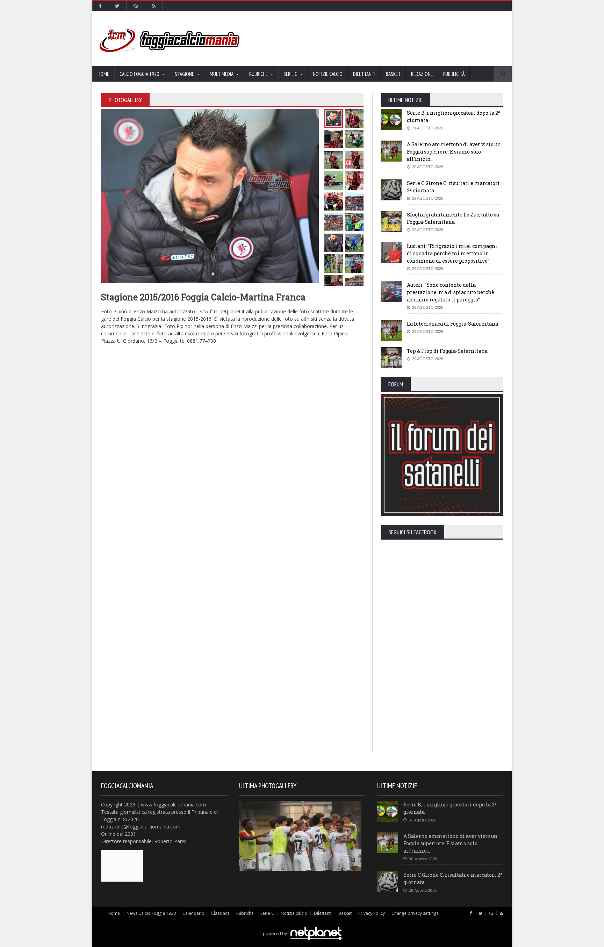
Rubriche (245, 913)
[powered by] (302, 925)
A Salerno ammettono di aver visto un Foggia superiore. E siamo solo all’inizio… (454, 151)
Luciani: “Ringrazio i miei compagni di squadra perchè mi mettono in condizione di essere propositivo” (452, 253)
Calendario (193, 913)
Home (103, 74)
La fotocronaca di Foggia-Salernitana (452, 323)
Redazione (422, 74)
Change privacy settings (414, 913)
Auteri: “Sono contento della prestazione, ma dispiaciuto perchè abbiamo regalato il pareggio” (450, 292)
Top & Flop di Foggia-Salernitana (447, 351)
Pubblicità (454, 74)
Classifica (220, 913)
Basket (393, 74)
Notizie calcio (328, 74)
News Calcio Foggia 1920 (151, 913)
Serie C (267, 913)
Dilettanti (364, 74)
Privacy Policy (371, 913)
